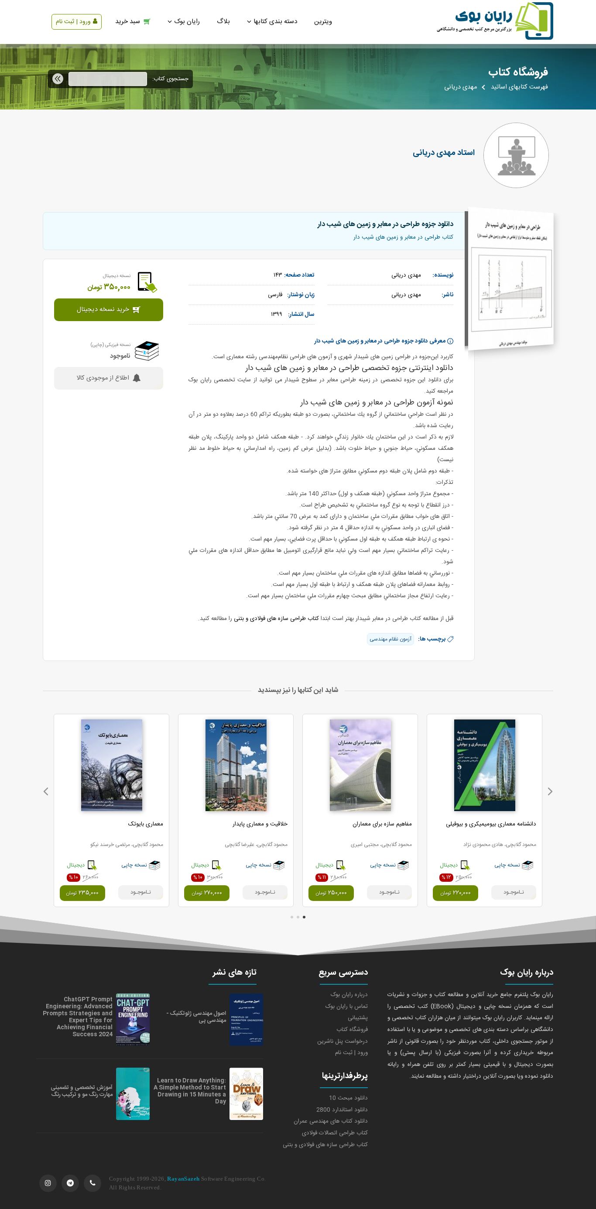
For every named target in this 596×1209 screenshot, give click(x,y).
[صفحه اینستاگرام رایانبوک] (48, 1183)
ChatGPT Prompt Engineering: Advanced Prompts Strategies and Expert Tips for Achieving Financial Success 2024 (78, 1017)
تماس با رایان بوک (346, 1006)
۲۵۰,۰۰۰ (331, 893)
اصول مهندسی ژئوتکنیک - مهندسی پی (196, 1017)
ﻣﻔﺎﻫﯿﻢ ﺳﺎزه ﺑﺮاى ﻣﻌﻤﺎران (382, 824)
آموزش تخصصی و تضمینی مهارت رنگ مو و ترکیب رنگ (82, 1091)
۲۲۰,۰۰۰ (455, 893)
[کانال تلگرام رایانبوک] (70, 1183)
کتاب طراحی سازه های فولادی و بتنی (276, 618)
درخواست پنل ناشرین (342, 1041)
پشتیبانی (358, 1018)
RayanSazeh (183, 1178)
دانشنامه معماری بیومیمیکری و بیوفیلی (491, 824)
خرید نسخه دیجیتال (103, 310)
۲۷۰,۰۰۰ (207, 893)
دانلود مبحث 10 (348, 1098)
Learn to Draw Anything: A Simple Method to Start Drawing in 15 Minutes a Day (190, 1091)
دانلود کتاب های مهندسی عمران (331, 1121)
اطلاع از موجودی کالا (102, 378)
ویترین (323, 21)
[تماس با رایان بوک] (92, 1183)
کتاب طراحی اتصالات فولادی (335, 1133)
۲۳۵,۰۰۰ (82, 893)
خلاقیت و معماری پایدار (260, 824)
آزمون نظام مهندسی (390, 639)
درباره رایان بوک (349, 995)
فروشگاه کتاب (352, 1029)
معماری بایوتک (145, 824)
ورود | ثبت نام (73, 22)
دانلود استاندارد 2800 (342, 1110)
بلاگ (223, 21)
